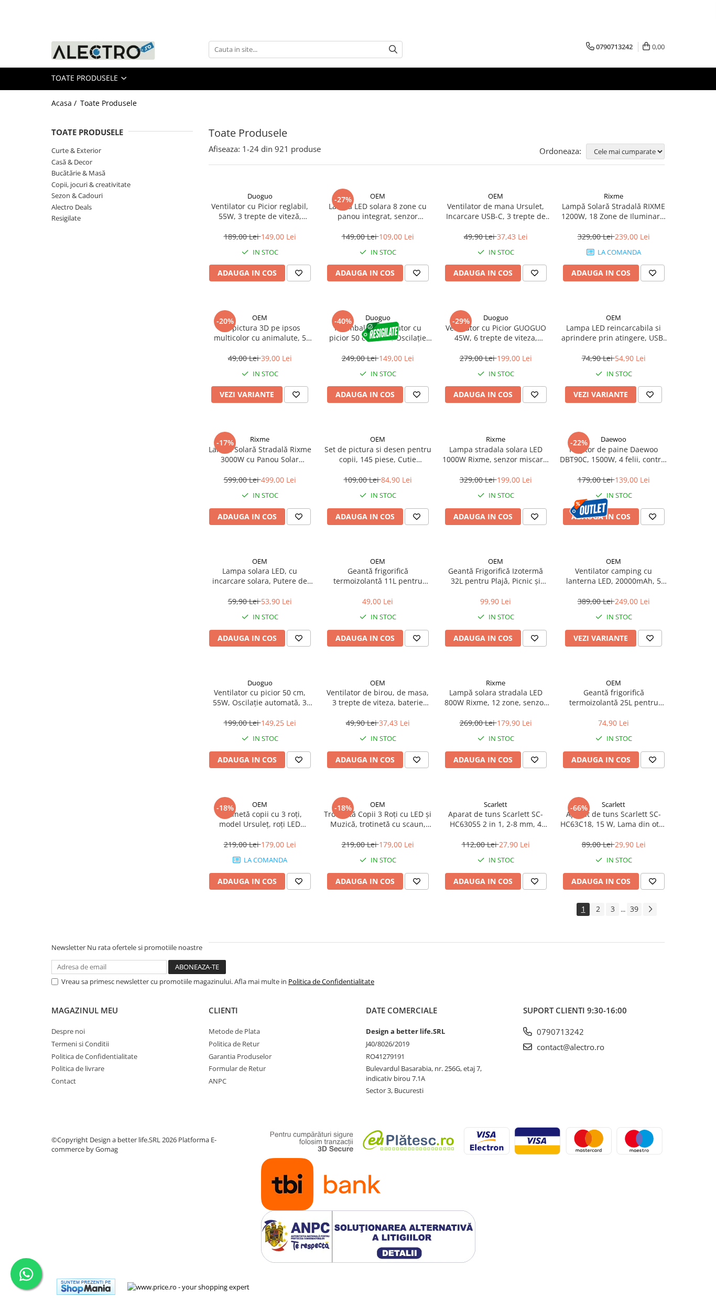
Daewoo (613, 439)
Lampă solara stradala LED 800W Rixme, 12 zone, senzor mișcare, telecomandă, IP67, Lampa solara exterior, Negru (495, 697)
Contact (63, 1081)
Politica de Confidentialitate (331, 981)
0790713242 (559, 1031)
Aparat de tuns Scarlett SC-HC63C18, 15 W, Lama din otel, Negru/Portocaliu (613, 819)
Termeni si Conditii (80, 1043)
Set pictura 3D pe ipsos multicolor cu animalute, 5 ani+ (260, 333)
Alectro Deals (71, 207)
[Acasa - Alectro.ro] (103, 49)
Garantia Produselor (240, 1056)
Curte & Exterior (76, 150)
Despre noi (68, 1031)
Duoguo (260, 196)
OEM (377, 196)
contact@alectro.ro (569, 1047)
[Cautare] (393, 49)
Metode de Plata (234, 1031)
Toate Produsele (85, 78)
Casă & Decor (71, 162)
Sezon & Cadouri (77, 195)
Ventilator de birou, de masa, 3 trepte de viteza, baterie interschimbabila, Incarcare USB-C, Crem (378, 697)
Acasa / (65, 103)
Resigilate (66, 218)
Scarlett (495, 804)
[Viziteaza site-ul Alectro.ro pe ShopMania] (86, 1287)
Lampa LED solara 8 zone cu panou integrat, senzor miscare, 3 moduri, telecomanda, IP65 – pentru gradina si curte (378, 211)
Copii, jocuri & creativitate (91, 184)
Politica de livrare (77, 1068)
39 (634, 909)
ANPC (217, 1081)
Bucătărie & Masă (78, 173)
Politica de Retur (234, 1043)
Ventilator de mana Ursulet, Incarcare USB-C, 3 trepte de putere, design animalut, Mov (496, 211)
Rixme (613, 196)
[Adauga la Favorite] (299, 273)
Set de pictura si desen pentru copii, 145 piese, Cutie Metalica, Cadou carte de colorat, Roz (377, 454)
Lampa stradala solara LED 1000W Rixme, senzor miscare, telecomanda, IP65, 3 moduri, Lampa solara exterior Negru (495, 454)
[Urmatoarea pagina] (650, 909)
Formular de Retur (237, 1068)
